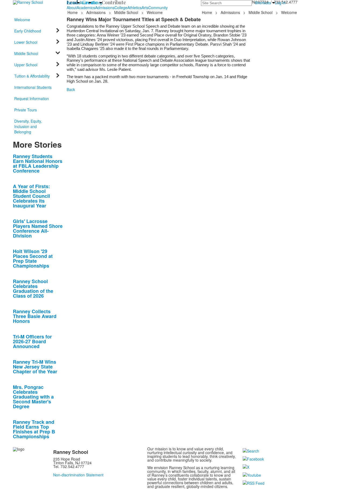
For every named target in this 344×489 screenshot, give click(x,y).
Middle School (126, 12)
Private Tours (25, 109)
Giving (96, 2)
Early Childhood (27, 31)
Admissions (104, 7)
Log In (280, 2)
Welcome (22, 19)
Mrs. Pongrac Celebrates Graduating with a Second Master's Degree (33, 397)
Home (73, 12)
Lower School (25, 42)
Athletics (134, 7)
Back (71, 89)
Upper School (25, 64)
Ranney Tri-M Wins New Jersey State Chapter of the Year (35, 366)
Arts (145, 7)
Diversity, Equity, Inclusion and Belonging (28, 126)
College (120, 7)
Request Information (31, 98)
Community (158, 7)
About (72, 7)
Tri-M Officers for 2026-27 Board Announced (32, 341)
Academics (86, 7)
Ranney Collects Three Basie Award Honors (34, 316)
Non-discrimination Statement (78, 474)
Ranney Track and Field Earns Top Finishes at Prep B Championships (34, 429)
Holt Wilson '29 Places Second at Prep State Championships (33, 258)
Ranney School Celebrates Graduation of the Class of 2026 (33, 288)
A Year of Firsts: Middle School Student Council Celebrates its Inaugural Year (31, 196)
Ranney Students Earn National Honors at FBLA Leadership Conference (37, 163)
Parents (73, 2)
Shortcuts (263, 2)
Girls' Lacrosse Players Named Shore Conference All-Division (38, 228)
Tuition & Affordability (32, 76)
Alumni (85, 2)
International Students (33, 87)
